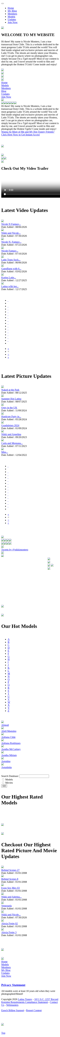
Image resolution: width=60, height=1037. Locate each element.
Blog (3, 91)
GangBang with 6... (11, 268)
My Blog (12, 11)
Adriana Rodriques (10, 743)
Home (11, 8)
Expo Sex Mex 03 (10, 888)
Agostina (5, 761)
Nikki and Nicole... (11, 233)
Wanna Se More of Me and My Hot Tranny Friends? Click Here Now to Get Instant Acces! (27, 133)
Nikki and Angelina (11, 434)
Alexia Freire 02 (9, 923)
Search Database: (10, 776)
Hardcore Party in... (11, 416)
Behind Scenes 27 (10, 870)
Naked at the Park (10, 389)
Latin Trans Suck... (10, 259)
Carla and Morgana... (12, 443)
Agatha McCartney (11, 749)
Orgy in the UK (9, 407)
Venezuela (6, 905)
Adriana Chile (8, 737)
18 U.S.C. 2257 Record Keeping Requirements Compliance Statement (29, 1000)
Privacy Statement (13, 985)
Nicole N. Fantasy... (11, 242)
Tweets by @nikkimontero (14, 549)
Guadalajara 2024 (10, 425)
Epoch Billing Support (12, 1010)
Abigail (5, 725)
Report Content (34, 1010)
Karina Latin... (8, 277)
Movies (9, 782)
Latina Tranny (25, 999)
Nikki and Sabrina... (11, 896)
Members (12, 13)
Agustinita (6, 767)
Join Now (13, 22)
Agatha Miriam (9, 755)
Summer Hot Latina (11, 398)
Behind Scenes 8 (9, 879)
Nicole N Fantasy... (11, 224)
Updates (12, 19)
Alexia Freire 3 (8, 932)
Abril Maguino (8, 731)
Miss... (4, 452)
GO (4, 786)
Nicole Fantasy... (9, 250)
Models (11, 16)
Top (3, 1033)
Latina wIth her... (10, 286)
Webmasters (12, 1005)
